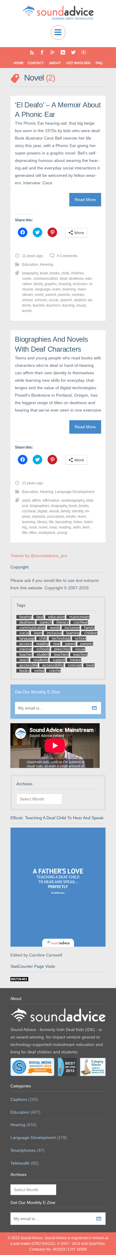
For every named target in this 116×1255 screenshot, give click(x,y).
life (51, 522)
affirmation (51, 500)
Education (30, 264)
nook (33, 527)
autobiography (72, 500)
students (40, 660)
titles (33, 533)
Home (18, 63)
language (43, 289)
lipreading (63, 522)
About (55, 63)
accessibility (53, 665)
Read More (85, 199)
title (25, 533)
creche (55, 671)
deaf (63, 278)
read (53, 527)
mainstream (79, 617)
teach (24, 660)
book (44, 273)
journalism (55, 516)
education (56, 617)
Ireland (75, 660)
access (25, 644)
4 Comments (67, 256)
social (53, 300)
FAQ (99, 63)
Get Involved (78, 63)
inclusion (80, 284)
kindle (71, 516)
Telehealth (20, 1163)
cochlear (29, 511)
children (77, 273)
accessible (28, 665)
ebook (54, 511)
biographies (39, 506)
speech (66, 300)
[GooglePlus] (52, 52)
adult (26, 500)
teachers (53, 305)
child (65, 273)
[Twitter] (73, 52)
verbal (39, 671)
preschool (62, 649)
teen (86, 527)
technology (61, 638)
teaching (80, 654)
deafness (76, 278)
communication (45, 278)
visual (81, 305)
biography (30, 273)
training (68, 305)
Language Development (74, 492)
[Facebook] (42, 52)
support (59, 660)
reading (65, 527)
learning (69, 289)
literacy (63, 622)
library (42, 522)
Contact (36, 63)
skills (77, 527)
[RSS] (32, 52)
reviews (78, 295)
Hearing (46, 264)
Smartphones (23, 1150)
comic (27, 278)
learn (56, 289)
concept (75, 665)
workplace (47, 533)
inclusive (54, 633)
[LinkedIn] (63, 52)
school (27, 300)
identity (77, 511)
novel (39, 295)
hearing (65, 284)
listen (77, 522)
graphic (51, 284)
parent (51, 295)
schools (41, 300)
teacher (39, 305)
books (54, 273)
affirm (36, 500)
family (38, 284)
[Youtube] (84, 52)
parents (64, 295)
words (27, 311)
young (62, 533)
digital (42, 511)
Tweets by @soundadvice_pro (38, 555)
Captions (18, 1099)
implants (39, 516)
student (80, 300)
